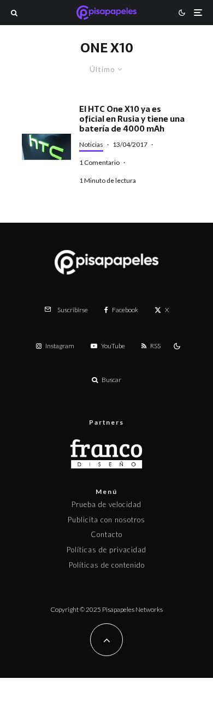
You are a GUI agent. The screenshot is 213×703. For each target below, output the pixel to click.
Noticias (91, 144)
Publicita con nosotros (106, 519)
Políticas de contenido (107, 565)
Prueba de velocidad (106, 504)
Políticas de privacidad (106, 549)
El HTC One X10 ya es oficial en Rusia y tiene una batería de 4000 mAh (132, 119)
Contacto (106, 534)
